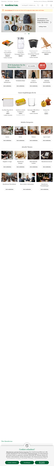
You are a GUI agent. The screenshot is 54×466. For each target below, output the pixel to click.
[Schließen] (51, 64)
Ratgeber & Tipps (7, 161)
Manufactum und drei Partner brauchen (17, 452)
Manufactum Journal (47, 161)
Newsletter (16, 1)
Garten (7, 137)
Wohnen (34, 137)
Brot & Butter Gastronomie (27, 184)
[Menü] (2, 5)
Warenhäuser (4, 1)
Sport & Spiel (46, 137)
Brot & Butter (10, 1)
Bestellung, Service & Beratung (43, 1)
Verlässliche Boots (20, 80)
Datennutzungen (32, 453)
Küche (20, 137)
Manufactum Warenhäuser (9, 184)
